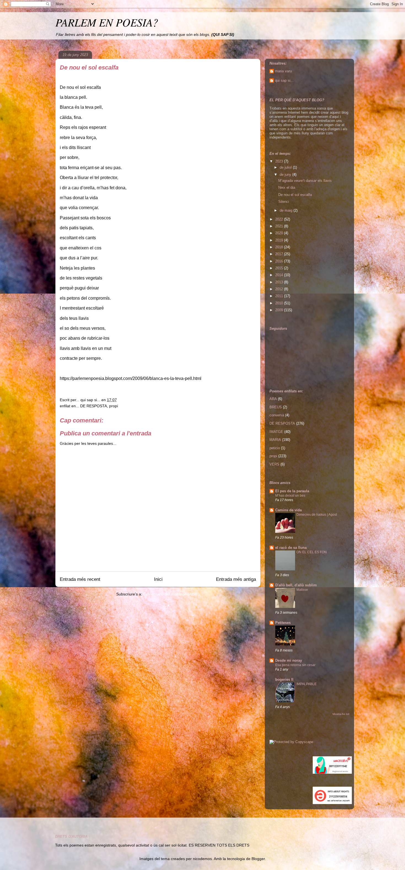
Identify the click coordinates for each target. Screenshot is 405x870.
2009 (279, 310)
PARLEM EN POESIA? (106, 22)
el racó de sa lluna (291, 548)
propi (113, 406)
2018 (279, 247)
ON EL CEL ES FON (311, 552)
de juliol (286, 167)
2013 (279, 282)
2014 (279, 275)
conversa (276, 415)
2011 (279, 296)
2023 (279, 161)
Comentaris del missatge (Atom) (171, 594)
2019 (279, 240)
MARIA (275, 440)
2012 (279, 289)
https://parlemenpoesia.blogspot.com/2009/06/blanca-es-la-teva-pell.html (130, 378)
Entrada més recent (80, 579)
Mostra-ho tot (341, 713)
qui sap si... (284, 80)
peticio (274, 448)
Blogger (258, 858)
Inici (158, 579)
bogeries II (284, 679)
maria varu (283, 71)
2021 (279, 226)
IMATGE (276, 432)
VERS (274, 464)
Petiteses (283, 623)
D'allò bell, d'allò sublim (296, 585)
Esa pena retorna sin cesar (295, 665)
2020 (279, 233)
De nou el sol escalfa (295, 195)
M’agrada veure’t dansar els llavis (305, 181)
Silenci (283, 201)
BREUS (275, 407)
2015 (279, 268)
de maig (286, 210)
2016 (279, 261)
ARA (273, 399)
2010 (279, 303)
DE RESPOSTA (93, 406)
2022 (279, 219)
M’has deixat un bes (290, 495)
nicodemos (202, 858)
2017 (279, 254)
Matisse (302, 590)
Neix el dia (286, 187)
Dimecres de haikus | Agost (316, 515)
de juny (286, 174)
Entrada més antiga (236, 579)
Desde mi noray (288, 660)
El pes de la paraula (292, 491)
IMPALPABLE (306, 684)
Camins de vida (288, 510)
